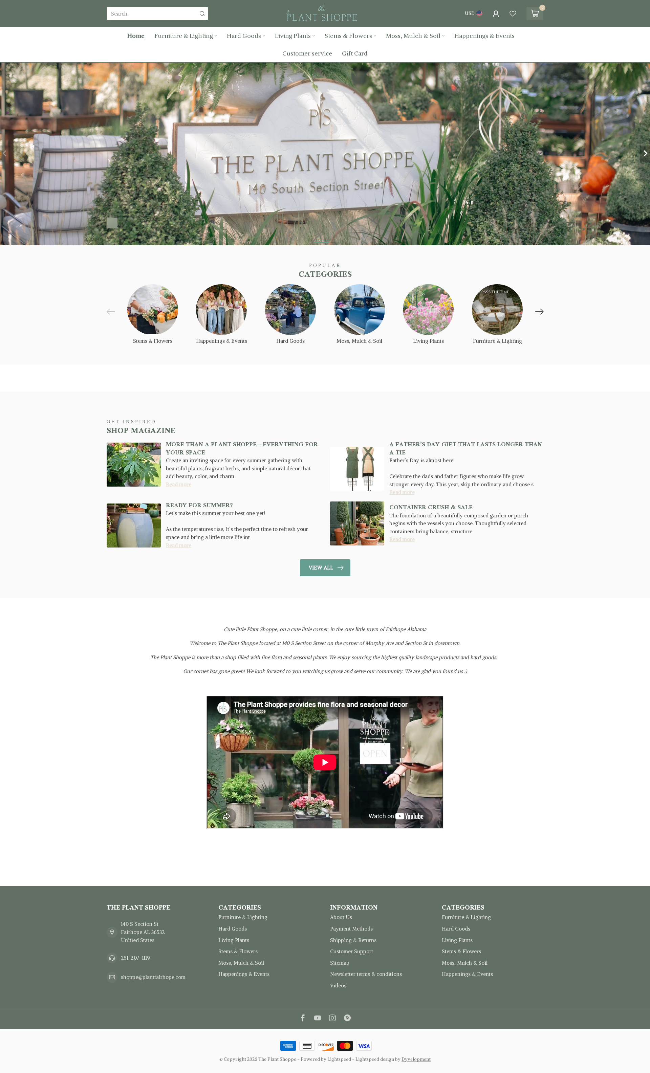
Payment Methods (351, 928)
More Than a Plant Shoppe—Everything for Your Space (242, 448)
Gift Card (355, 53)
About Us (341, 917)
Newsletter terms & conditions (366, 974)
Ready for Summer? (199, 505)
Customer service (307, 53)
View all (321, 567)
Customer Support (351, 951)
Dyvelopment (416, 1059)
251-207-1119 (135, 958)
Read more (178, 484)
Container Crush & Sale (431, 507)
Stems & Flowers (348, 36)
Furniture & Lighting (183, 36)
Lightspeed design (374, 1059)
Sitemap (339, 963)
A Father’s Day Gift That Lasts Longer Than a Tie (465, 448)
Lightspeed (339, 1059)
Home (136, 36)
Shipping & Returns (353, 940)
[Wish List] (513, 13)
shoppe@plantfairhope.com (153, 977)
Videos (338, 985)
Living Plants (293, 36)
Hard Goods (244, 36)
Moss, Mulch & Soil (413, 36)
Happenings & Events (484, 36)
